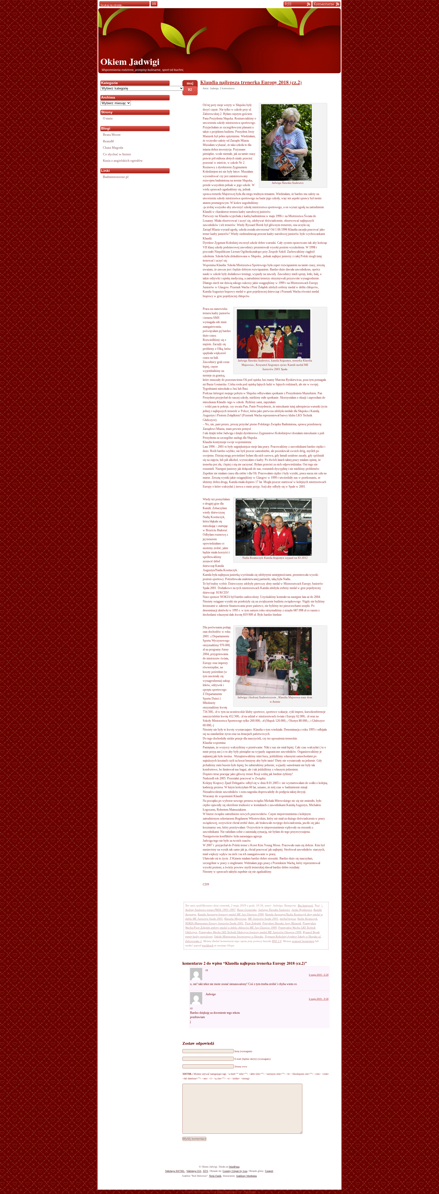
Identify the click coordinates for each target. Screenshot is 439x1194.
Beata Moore (112, 135)
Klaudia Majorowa (235, 918)
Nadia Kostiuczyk (307, 918)
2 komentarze (227, 88)
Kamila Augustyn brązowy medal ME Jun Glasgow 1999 (231, 914)
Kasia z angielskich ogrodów (123, 160)
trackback (207, 945)
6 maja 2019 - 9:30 (318, 998)
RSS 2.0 (276, 941)
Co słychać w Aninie (117, 154)
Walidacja (175, 1171)
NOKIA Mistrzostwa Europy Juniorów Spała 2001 (214, 923)
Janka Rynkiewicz (301, 909)
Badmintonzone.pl (116, 177)
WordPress (234, 1166)
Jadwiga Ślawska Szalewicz (274, 909)
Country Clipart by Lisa (235, 1171)
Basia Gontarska (247, 909)
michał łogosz (288, 918)
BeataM (108, 141)
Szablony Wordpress (246, 1175)
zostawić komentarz (303, 941)
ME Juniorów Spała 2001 (263, 918)
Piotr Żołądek (253, 923)
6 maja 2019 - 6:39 (318, 974)
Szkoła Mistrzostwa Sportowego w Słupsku (238, 936)
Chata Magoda (113, 147)
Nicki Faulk (215, 1175)
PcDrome (250, 1191)
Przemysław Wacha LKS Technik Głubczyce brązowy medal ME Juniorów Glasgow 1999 (250, 932)
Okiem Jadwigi (130, 61)
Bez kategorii (305, 905)
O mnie (108, 118)
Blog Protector (227, 1191)
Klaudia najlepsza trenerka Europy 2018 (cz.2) (251, 82)
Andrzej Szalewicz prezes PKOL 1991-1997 (210, 909)
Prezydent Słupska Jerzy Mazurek (281, 923)
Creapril (269, 1171)
